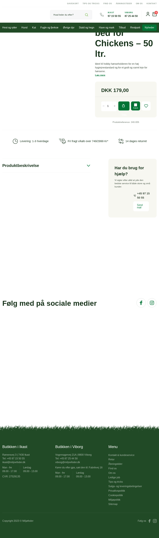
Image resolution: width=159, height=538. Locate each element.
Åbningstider (124, 3)
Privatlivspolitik (116, 490)
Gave (135, 108)
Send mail (140, 206)
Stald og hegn (86, 27)
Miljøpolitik (114, 499)
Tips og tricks (91, 3)
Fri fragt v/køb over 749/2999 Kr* (88, 141)
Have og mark (106, 27)
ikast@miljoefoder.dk (13, 462)
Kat (34, 27)
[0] (154, 15)
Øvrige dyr (68, 27)
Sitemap (113, 504)
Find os (107, 3)
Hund (24, 27)
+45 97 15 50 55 (143, 195)
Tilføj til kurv (123, 105)
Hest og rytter (9, 27)
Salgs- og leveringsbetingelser (125, 486)
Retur (111, 459)
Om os (139, 3)
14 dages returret (136, 141)
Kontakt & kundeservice (121, 455)
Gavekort (73, 3)
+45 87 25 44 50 (69, 458)
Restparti (135, 27)
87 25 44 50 (131, 16)
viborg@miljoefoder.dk (67, 462)
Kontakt (152, 3)
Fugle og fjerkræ (49, 27)
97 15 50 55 (114, 16)
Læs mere (100, 75)
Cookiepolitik (115, 495)
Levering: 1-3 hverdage (34, 141)
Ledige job (114, 477)
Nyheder (149, 27)
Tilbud (122, 27)
